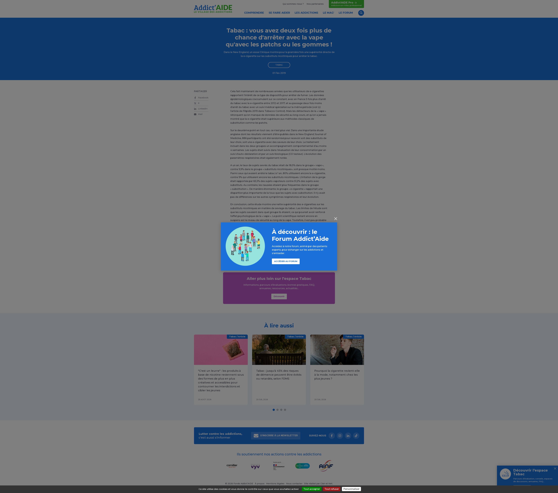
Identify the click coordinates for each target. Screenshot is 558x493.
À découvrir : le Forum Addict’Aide (300, 235)
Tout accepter (311, 489)
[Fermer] (335, 219)
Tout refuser (331, 489)
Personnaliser (351, 489)
